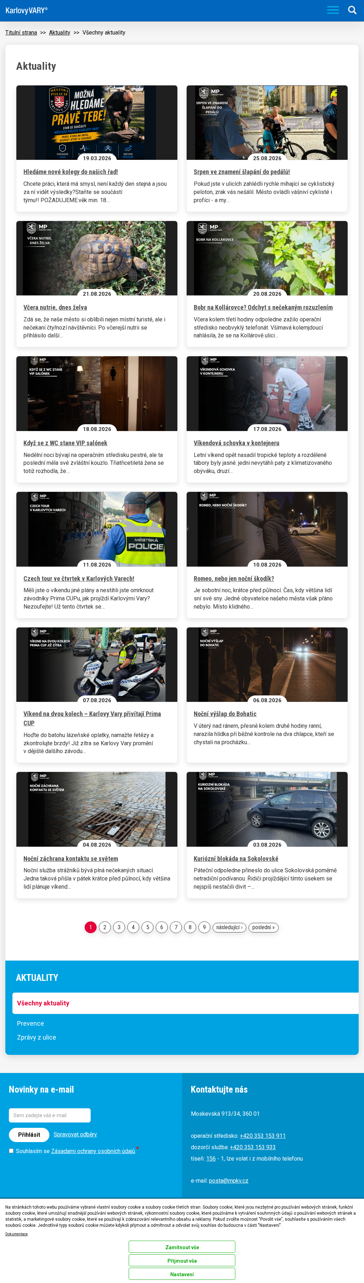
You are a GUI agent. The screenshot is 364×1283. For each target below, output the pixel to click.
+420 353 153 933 (253, 1147)
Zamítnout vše (182, 1247)
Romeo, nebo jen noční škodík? (234, 578)
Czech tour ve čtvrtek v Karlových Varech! (78, 578)
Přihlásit (29, 1134)
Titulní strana (21, 32)
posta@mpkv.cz (228, 1180)
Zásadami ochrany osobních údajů (93, 1151)
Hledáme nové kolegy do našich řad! (70, 171)
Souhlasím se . (76, 1151)
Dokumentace (16, 1234)
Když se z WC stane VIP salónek (65, 443)
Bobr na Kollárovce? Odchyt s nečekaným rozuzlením (263, 307)
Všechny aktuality (43, 1003)
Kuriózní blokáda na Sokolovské (236, 858)
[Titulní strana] (26, 11)
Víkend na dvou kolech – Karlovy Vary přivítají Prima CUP (92, 718)
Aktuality (59, 32)
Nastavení (182, 1274)
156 (211, 1158)
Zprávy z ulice (36, 1037)
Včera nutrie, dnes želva (55, 307)
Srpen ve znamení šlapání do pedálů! (242, 171)
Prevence (30, 1023)
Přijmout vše (182, 1261)
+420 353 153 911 (263, 1135)
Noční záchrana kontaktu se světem (70, 858)
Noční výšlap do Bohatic (225, 713)
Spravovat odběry (75, 1134)
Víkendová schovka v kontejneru (236, 443)
